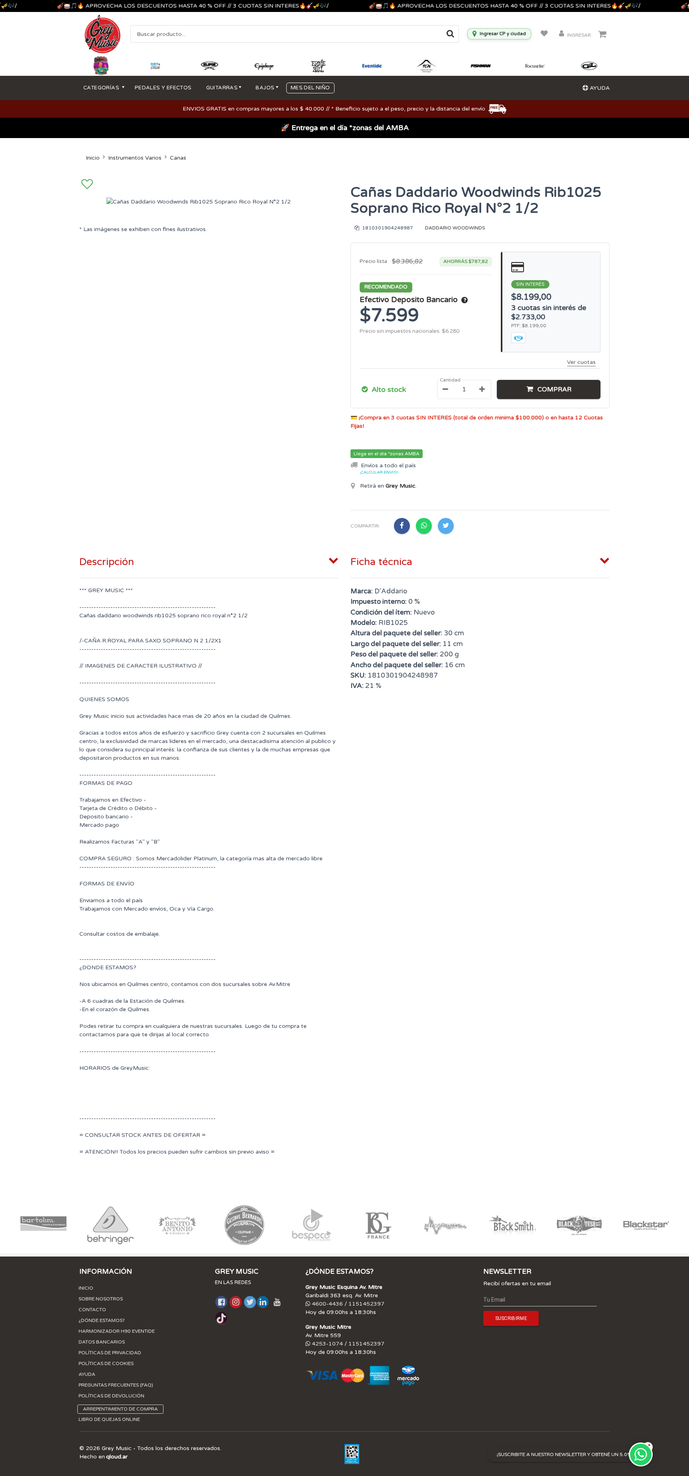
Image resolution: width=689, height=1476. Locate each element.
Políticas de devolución (111, 1396)
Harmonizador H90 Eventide (117, 1331)
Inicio (93, 157)
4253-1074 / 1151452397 (347, 1343)
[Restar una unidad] (445, 389)
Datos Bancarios (102, 1342)
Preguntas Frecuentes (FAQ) (116, 1385)
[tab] (209, 560)
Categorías (101, 88)
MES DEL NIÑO (310, 88)
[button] (548, 389)
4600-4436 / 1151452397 (347, 1303)
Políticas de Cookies (106, 1363)
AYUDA (599, 88)
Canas (178, 157)
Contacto (92, 1309)
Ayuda (87, 1374)
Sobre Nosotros (101, 1299)
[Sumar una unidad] (482, 389)
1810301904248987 (387, 228)
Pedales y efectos (163, 88)
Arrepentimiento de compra (120, 1409)
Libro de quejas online (109, 1419)
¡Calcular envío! (379, 472)
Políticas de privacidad (110, 1352)
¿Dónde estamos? (102, 1320)
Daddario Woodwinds (455, 228)
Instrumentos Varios (134, 157)
